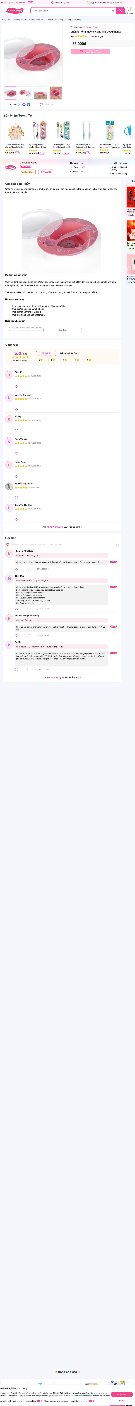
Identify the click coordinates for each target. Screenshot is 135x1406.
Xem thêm (63, 330)
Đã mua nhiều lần (68, 353)
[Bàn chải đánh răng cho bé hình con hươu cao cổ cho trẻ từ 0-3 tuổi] (110, 130)
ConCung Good (90, 27)
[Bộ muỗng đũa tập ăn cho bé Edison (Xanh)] (62, 130)
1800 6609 (22, 3)
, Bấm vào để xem (60, 678)
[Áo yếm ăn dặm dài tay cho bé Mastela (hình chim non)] (15, 130)
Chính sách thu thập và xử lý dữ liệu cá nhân (91, 1396)
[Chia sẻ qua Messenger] (24, 104)
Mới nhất (46, 353)
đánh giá (87, 36)
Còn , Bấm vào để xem (61, 527)
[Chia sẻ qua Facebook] (28, 104)
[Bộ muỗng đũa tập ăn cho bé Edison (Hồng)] (39, 130)
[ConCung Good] (10, 168)
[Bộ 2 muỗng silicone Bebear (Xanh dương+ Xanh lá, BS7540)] (86, 130)
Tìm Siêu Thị (61, 3)
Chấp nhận (121, 1394)
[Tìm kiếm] (120, 11)
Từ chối (122, 1401)
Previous (5, 139)
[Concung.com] (14, 11)
